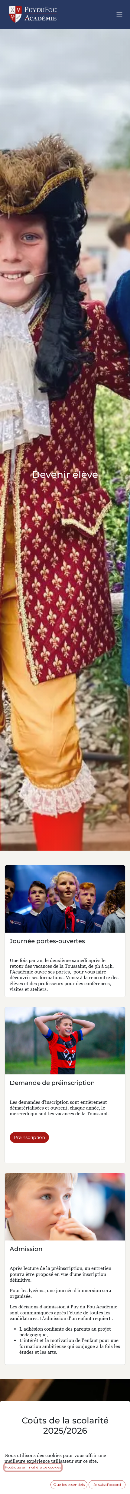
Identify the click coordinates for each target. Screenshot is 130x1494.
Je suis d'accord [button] (107, 1484)
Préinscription (29, 1137)
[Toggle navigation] (119, 14)
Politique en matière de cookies (33, 1467)
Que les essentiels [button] (69, 1484)
